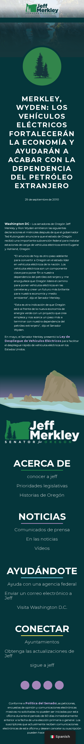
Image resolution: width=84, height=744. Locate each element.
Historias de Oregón (42, 495)
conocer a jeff (42, 476)
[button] (42, 19)
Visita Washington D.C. (42, 607)
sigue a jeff (42, 665)
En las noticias (42, 539)
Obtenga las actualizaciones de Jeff (39, 653)
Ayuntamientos (42, 641)
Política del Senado (40, 703)
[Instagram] (36, 685)
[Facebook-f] (25, 685)
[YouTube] (47, 685)
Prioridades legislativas (42, 485)
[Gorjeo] (59, 685)
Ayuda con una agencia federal (42, 584)
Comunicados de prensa (42, 529)
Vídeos (42, 548)
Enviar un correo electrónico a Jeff (38, 595)
